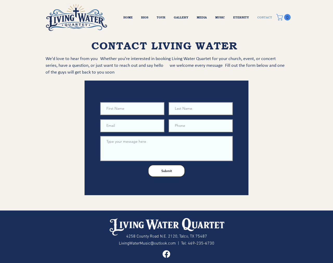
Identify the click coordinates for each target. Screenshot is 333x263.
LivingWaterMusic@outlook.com (147, 243)
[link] (284, 17)
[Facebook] (166, 254)
